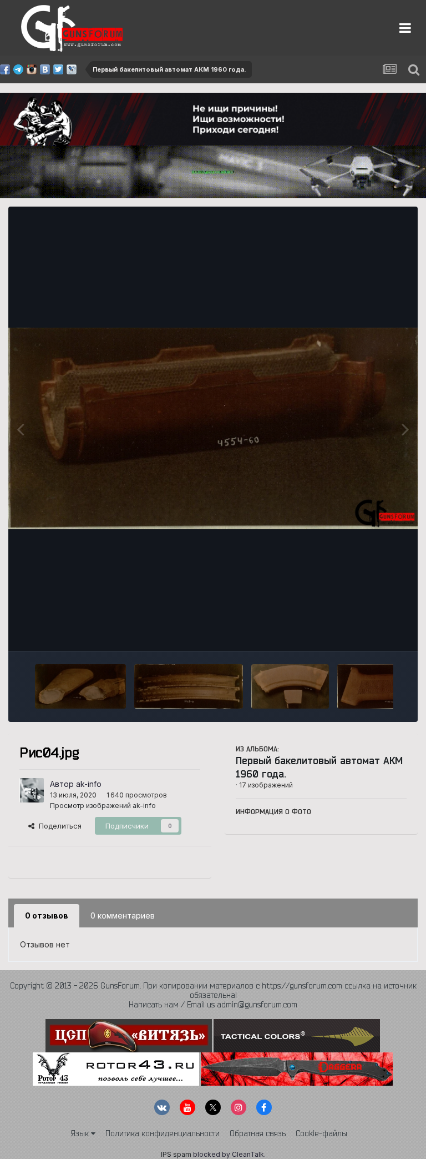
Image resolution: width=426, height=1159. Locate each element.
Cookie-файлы (321, 1133)
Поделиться (58, 825)
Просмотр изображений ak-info (103, 805)
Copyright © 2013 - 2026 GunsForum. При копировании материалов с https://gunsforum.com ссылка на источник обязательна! (213, 990)
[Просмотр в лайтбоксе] (213, 428)
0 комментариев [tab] (122, 915)
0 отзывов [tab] (46, 915)
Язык (80, 1133)
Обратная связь (258, 1133)
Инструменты (369, 630)
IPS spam (176, 1154)
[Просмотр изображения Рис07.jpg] (188, 686)
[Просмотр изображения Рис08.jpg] (80, 686)
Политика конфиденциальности (162, 1133)
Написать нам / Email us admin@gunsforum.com (213, 1004)
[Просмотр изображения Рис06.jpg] (290, 686)
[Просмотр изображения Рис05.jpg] (379, 686)
